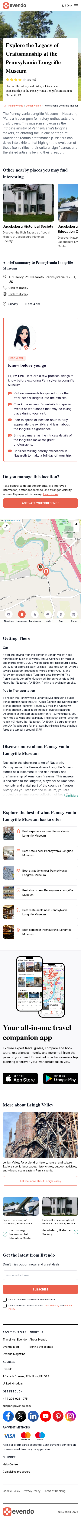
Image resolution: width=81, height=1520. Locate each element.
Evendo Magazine (14, 1353)
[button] (40, 567)
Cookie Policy (51, 1305)
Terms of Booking (54, 1491)
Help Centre (10, 1464)
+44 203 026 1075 (15, 1398)
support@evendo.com (17, 1405)
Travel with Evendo (15, 1339)
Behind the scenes (41, 1346)
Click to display (18, 288)
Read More (71, 795)
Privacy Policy (31, 1491)
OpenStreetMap (11, 520)
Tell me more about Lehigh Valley (40, 1181)
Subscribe (40, 1289)
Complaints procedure (17, 1471)
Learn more (50, 494)
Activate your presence (40, 503)
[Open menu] (76, 5)
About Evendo (38, 1339)
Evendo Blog (11, 1346)
